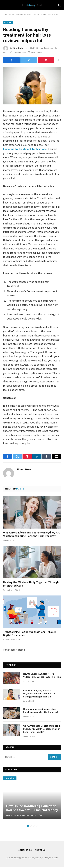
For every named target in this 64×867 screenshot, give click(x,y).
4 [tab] (36, 826)
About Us (40, 850)
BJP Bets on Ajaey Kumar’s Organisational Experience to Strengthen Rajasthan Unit (39, 693)
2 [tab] (30, 826)
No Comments (19, 52)
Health (7, 22)
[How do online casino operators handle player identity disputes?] (11, 713)
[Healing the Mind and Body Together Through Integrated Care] (32, 562)
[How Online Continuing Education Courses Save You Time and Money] (32, 797)
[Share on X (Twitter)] (28, 60)
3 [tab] (33, 826)
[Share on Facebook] (11, 60)
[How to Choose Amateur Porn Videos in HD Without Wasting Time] (11, 678)
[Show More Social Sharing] (58, 60)
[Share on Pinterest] (46, 60)
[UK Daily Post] (32, 5)
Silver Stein (17, 48)
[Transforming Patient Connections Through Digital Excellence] (32, 611)
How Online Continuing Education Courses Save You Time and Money (32, 808)
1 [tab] (27, 826)
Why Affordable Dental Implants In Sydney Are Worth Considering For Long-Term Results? (42, 729)
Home (6, 14)
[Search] (59, 5)
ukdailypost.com (50, 858)
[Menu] (5, 5)
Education (10, 778)
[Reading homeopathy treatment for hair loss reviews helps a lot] (32, 85)
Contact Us (25, 850)
